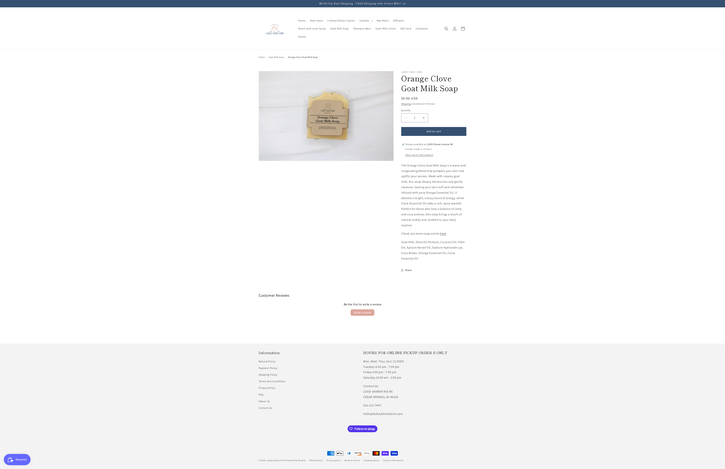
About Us (264, 401)
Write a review (362, 312)
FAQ (261, 394)
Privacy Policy (267, 388)
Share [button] (408, 270)
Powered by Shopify (296, 460)
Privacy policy (333, 460)
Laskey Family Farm (276, 460)
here (443, 234)
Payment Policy (268, 368)
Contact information (393, 460)
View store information (419, 155)
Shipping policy (371, 460)
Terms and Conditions (272, 381)
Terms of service (352, 460)
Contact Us (265, 408)
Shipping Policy (268, 374)
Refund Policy (267, 361)
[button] (365, 21)
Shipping (406, 103)
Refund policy (316, 460)
